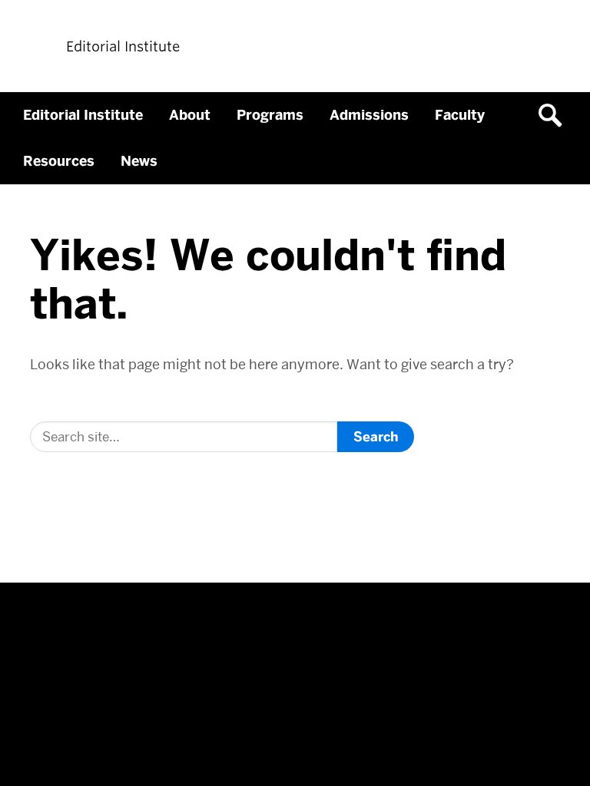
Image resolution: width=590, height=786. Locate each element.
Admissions (369, 115)
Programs (270, 115)
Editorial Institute (83, 115)
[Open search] (555, 115)
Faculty (460, 115)
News (139, 161)
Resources (58, 161)
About (189, 115)
